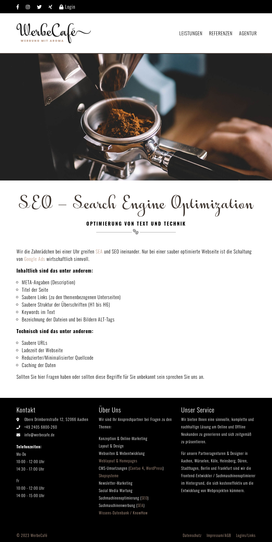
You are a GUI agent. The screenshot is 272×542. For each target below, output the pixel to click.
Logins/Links (246, 535)
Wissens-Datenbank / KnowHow (123, 512)
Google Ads (34, 258)
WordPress (154, 468)
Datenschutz (192, 535)
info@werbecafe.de (39, 434)
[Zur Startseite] (53, 32)
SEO (144, 498)
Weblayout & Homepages (118, 460)
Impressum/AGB (219, 535)
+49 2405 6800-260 (40, 427)
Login (69, 6)
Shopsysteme (109, 475)
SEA (99, 251)
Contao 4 (137, 468)
